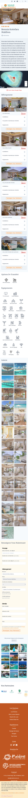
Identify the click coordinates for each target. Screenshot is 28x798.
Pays (3, 621)
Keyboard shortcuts (10, 87)
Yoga (11, 332)
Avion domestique (6, 282)
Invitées (11, 588)
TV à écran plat (6, 296)
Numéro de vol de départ (10, 560)
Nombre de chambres (7, 582)
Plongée (14, 733)
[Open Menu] (2, 5)
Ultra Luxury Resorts (14, 714)
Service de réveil (13, 303)
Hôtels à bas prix (14, 719)
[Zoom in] (26, 82)
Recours (4, 571)
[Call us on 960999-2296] (20, 1)
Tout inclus (14, 736)
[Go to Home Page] (9, 5)
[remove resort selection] (24, 573)
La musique (5, 303)
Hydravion (15, 282)
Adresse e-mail (5, 611)
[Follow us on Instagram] (12, 1)
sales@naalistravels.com (13, 778)
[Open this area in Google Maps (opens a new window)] (2, 87)
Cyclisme (4, 332)
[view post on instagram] (5, 648)
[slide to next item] (26, 694)
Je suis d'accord (7, 796)
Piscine (4, 354)
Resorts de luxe (14, 717)
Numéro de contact (6, 616)
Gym (4, 325)
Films (4, 310)
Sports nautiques (12, 325)
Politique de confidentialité (7, 793)
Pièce (3, 576)
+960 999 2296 (14, 780)
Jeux (17, 332)
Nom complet (5, 606)
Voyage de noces (14, 731)
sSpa (18, 354)
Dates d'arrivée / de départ (8, 550)
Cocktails (21, 303)
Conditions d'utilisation (14, 628)
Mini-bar (20, 325)
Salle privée (5, 347)
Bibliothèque (11, 310)
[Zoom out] (26, 85)
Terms (27, 87)
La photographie (15, 296)
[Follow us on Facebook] (17, 1)
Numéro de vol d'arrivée (10, 555)
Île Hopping (11, 354)
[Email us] (22, 1)
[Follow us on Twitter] (14, 1)
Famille (14, 728)
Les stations (14, 711)
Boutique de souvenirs (20, 310)
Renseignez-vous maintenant (8, 7)
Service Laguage (13, 347)
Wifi (21, 347)
